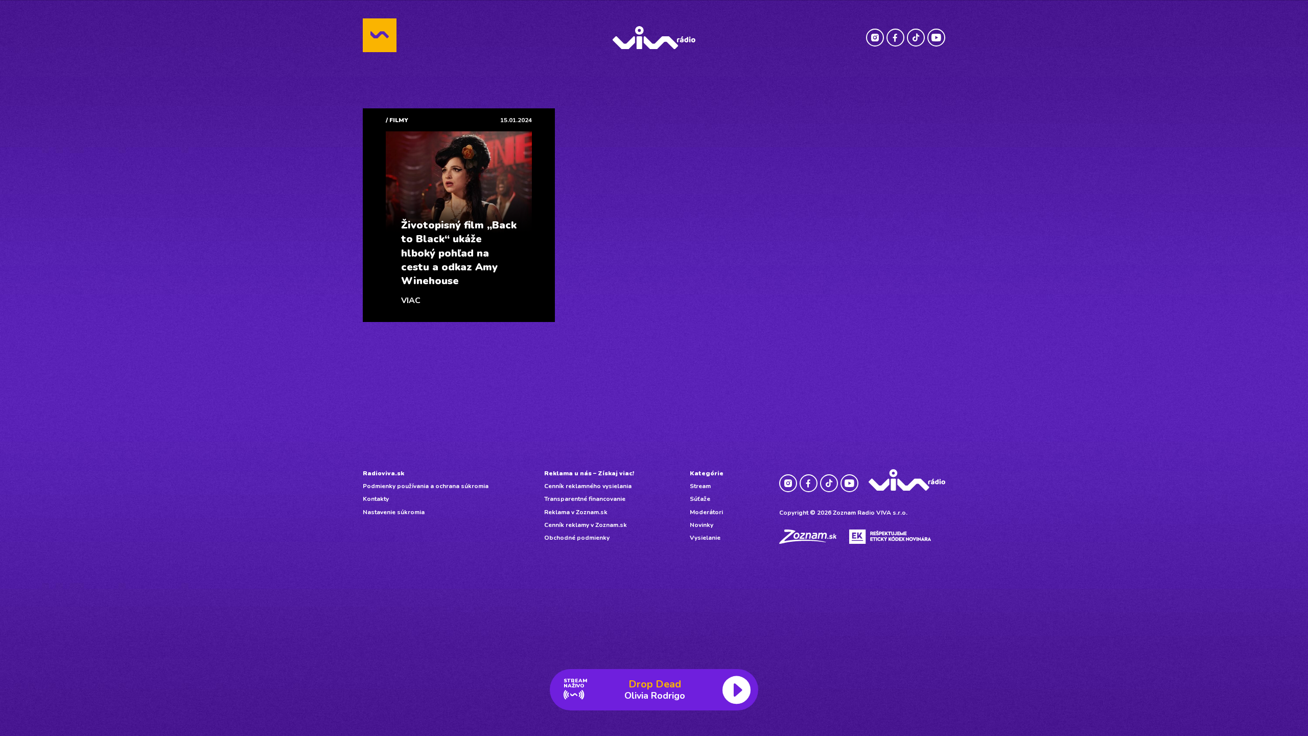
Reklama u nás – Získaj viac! (589, 473)
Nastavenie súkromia (394, 512)
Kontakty (376, 499)
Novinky (701, 525)
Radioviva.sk (383, 473)
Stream (700, 486)
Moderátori (706, 512)
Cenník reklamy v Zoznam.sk (585, 525)
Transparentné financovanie (584, 499)
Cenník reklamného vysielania (588, 486)
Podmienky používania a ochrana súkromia (425, 486)
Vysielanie (705, 538)
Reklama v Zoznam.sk (576, 512)
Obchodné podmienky (577, 538)
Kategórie (706, 473)
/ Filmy (397, 120)
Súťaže (700, 499)
